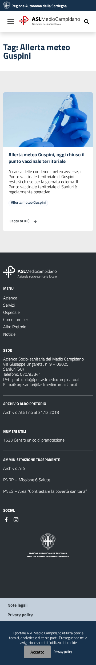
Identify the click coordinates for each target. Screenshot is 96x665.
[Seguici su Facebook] (6, 519)
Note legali (17, 605)
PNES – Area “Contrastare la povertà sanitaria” (45, 491)
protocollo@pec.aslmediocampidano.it (45, 379)
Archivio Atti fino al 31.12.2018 (31, 412)
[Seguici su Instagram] (16, 519)
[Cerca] (87, 22)
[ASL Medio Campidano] (6, 6)
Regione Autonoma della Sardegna (39, 6)
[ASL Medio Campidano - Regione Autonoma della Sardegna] (30, 271)
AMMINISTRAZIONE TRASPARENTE (31, 459)
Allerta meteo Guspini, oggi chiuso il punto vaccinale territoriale (47, 158)
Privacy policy (20, 614)
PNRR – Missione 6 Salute (26, 479)
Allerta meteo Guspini (28, 202)
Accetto (37, 652)
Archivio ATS (14, 468)
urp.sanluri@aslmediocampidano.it (47, 384)
